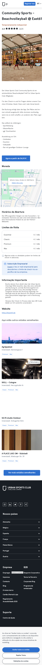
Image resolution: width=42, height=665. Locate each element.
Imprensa (6, 577)
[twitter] (15, 504)
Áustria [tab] (5, 556)
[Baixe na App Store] (11, 497)
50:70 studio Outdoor (11, 418)
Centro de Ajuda (9, 618)
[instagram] (4, 504)
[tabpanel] (22, 242)
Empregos (6, 573)
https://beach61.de (8, 313)
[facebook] (20, 504)
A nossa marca (8, 590)
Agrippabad (7, 347)
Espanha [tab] (6, 533)
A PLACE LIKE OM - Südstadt (15, 454)
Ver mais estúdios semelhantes (21, 473)
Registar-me (30, 4)
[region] (21, 646)
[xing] (26, 504)
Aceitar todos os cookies (21, 650)
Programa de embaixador (28, 587)
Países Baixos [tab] (7, 545)
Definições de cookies (21, 661)
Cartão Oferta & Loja (10, 594)
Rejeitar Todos (21, 655)
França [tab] (5, 539)
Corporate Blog (29, 581)
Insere (10, 267)
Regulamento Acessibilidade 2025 (10, 600)
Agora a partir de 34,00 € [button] (16, 158)
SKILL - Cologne (9, 383)
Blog (4, 586)
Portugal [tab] (6, 551)
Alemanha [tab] (6, 522)
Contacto (6, 581)
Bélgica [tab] (5, 528)
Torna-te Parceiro (30, 577)
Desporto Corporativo (32, 573)
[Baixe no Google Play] (28, 497)
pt (38, 4)
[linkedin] (10, 504)
